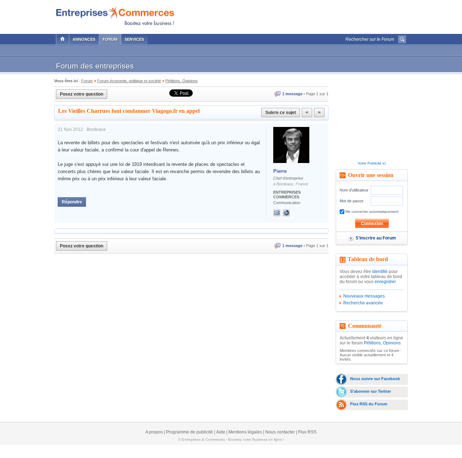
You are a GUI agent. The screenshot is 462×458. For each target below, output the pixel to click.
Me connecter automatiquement (371, 211)
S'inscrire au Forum (376, 238)
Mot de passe (351, 201)
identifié (380, 271)
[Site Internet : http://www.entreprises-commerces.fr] (293, 212)
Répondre (72, 201)
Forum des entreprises (95, 66)
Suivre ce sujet (280, 112)
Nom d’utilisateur (354, 190)
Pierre (280, 171)
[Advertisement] (321, 15)
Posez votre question (81, 94)
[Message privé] (276, 212)
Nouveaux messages (364, 296)
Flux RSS (307, 432)
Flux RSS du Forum (368, 404)
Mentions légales (245, 432)
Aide (220, 432)
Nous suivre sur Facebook (375, 378)
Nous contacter (280, 432)
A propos (154, 432)
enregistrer (385, 281)
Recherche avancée (363, 302)
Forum (110, 39)
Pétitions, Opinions (382, 342)
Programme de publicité (189, 432)
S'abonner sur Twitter (370, 391)
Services (134, 39)
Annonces (84, 39)
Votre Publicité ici (372, 163)
